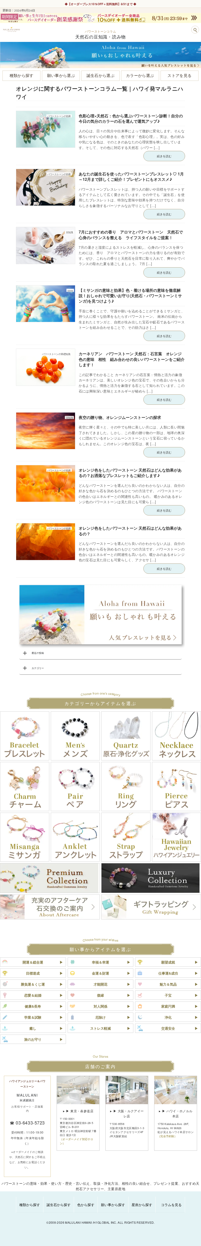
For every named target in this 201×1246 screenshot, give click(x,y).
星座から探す (142, 1204)
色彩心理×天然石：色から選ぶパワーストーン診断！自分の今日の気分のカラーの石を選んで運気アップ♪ (131, 118)
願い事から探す (113, 1204)
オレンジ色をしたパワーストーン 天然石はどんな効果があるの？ (130, 530)
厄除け (100, 1017)
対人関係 (100, 1006)
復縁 (100, 995)
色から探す (85, 1204)
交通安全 (168, 1028)
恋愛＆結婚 (32, 995)
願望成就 (168, 962)
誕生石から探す (59, 1204)
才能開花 (100, 984)
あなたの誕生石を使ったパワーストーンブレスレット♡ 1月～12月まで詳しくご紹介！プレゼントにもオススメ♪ (131, 176)
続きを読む (164, 156)
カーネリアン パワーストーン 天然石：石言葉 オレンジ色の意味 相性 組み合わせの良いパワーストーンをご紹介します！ (132, 359)
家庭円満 (168, 1006)
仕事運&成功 (168, 973)
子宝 (168, 995)
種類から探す (29, 1204)
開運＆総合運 (33, 962)
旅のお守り (32, 1039)
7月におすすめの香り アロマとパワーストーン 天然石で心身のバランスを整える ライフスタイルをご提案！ (131, 234)
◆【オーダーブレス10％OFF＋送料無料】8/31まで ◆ (100, 4)
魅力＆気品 (168, 984)
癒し (32, 1028)
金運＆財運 (100, 973)
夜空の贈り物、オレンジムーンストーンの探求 (120, 417)
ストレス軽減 (100, 1028)
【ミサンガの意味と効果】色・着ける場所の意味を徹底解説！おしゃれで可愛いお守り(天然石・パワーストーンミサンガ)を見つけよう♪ (130, 295)
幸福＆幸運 (100, 962)
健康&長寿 (33, 1006)
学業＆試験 (32, 1017)
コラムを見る (171, 1204)
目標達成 (33, 973)
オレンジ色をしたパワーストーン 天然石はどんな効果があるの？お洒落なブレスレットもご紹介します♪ (130, 472)
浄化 (168, 1017)
